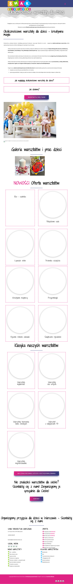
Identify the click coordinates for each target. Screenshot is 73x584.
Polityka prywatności (31, 576)
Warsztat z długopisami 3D (51, 422)
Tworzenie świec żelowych (48, 556)
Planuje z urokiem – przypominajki (17, 560)
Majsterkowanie (46, 562)
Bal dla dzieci (47, 535)
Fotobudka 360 (47, 531)
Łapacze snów (20, 260)
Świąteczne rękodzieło (53, 336)
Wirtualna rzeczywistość (49, 547)
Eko (43, 554)
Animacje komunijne (49, 539)
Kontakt (36, 499)
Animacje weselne (48, 541)
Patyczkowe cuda (53, 221)
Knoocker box (47, 533)
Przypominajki (53, 297)
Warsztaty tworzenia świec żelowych (21, 422)
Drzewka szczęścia (52, 260)
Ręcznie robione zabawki (20, 336)
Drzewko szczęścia (13, 564)
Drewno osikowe (46, 560)
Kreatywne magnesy (20, 297)
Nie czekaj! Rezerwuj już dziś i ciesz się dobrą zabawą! (36, 473)
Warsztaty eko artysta (52, 383)
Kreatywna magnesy (14, 558)
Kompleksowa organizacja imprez (52, 545)
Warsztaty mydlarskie (21, 383)
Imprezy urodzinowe (48, 537)
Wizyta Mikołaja (47, 543)
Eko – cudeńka (20, 196)
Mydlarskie (44, 552)
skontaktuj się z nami (36, 97)
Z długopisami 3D (46, 558)
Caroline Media (50, 576)
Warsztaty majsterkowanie (21, 462)
